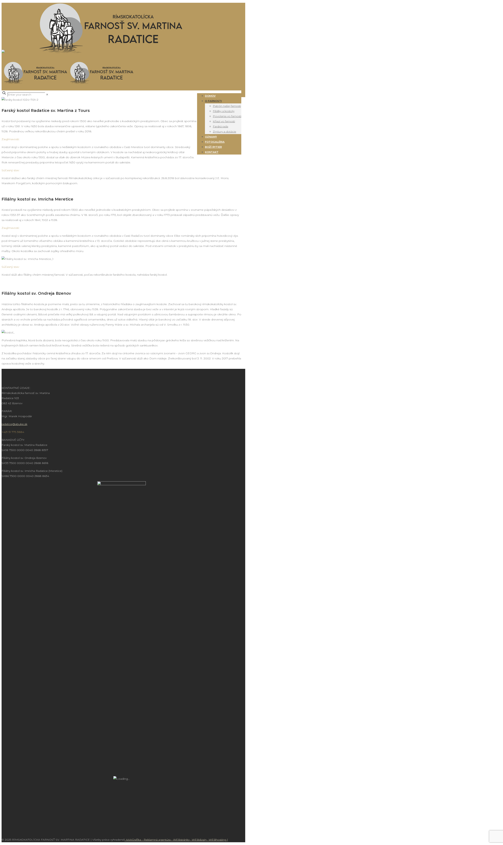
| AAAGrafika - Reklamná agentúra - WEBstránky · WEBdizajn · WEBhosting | (176, 839)
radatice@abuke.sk (14, 424)
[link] (47, 94)
